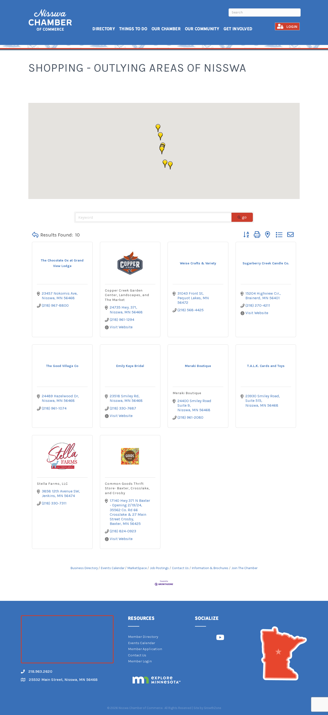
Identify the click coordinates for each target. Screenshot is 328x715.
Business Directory (84, 568)
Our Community (202, 29)
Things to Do (133, 29)
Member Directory (143, 636)
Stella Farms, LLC (52, 484)
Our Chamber (166, 29)
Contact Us (180, 568)
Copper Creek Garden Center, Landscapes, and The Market (127, 295)
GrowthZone (212, 708)
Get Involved (238, 29)
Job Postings (159, 568)
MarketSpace (137, 568)
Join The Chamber (244, 568)
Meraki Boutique (187, 393)
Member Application (145, 649)
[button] (160, 136)
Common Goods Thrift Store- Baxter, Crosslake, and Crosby (127, 488)
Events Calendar (112, 568)
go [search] (244, 217)
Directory (103, 29)
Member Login (140, 661)
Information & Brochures (210, 568)
